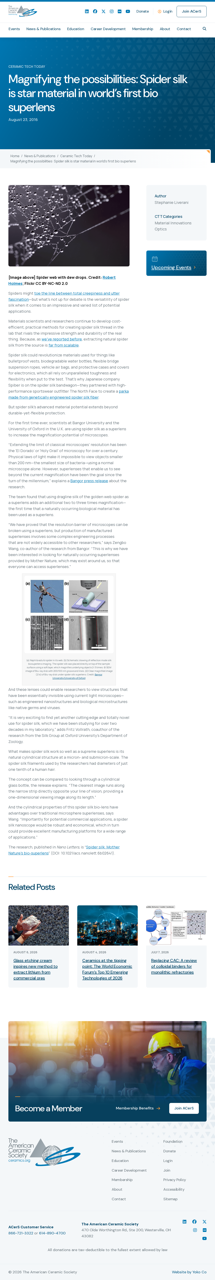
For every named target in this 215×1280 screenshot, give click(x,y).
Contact (184, 28)
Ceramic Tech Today (76, 156)
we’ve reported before (62, 339)
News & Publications (43, 28)
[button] (204, 29)
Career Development (108, 28)
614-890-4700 (52, 1233)
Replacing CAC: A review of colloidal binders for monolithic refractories (174, 966)
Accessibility (173, 1189)
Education (75, 28)
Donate (142, 11)
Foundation (172, 1142)
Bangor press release (89, 480)
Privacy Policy (174, 1180)
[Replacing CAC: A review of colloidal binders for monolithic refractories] (176, 925)
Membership (142, 28)
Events (14, 28)
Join (166, 1170)
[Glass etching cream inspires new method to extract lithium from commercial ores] (38, 925)
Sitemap (170, 1199)
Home (15, 156)
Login (167, 11)
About (165, 28)
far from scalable (64, 345)
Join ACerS (191, 11)
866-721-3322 (20, 1233)
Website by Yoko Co (189, 1272)
